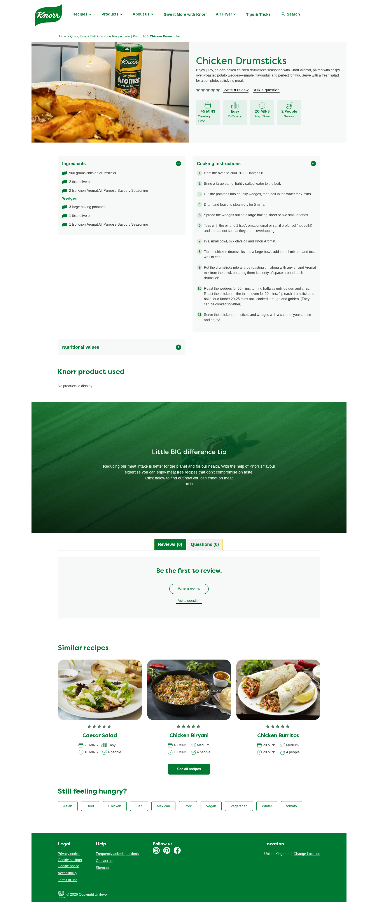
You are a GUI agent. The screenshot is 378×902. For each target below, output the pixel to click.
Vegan (211, 806)
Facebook (177, 850)
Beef (90, 806)
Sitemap (102, 868)
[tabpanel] (189, 590)
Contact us (104, 861)
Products (110, 14)
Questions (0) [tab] (205, 544)
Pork (188, 806)
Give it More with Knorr (185, 14)
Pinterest (166, 850)
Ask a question (189, 600)
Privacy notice (69, 854)
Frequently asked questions (117, 854)
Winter (267, 806)
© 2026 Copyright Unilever (87, 894)
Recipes (80, 14)
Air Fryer (224, 14)
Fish (139, 806)
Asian (67, 806)
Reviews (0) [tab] (170, 544)
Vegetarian (239, 806)
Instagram (156, 850)
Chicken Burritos (278, 735)
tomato (291, 806)
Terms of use (67, 880)
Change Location (307, 854)
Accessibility (67, 873)
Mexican (163, 806)
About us (141, 14)
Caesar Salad (99, 735)
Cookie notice (68, 866)
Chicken (114, 806)
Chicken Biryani (189, 735)
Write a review (189, 589)
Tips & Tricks (258, 14)
